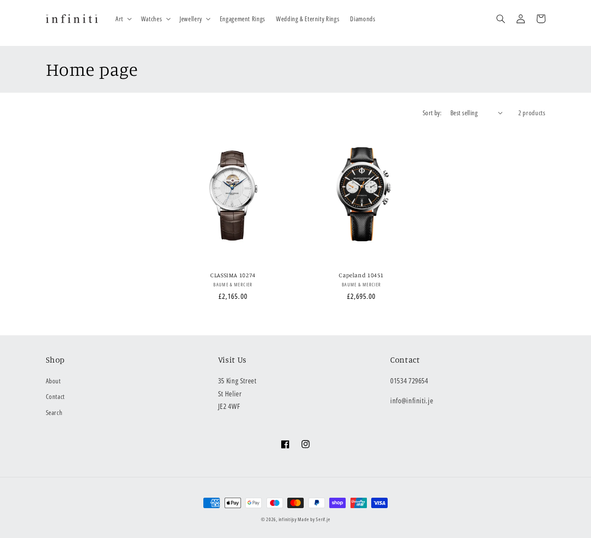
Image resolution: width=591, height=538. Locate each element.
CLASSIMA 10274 (233, 275)
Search (54, 412)
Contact (55, 396)
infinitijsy (288, 519)
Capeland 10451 (361, 275)
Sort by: (432, 112)
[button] (122, 18)
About (53, 380)
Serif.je (323, 519)
